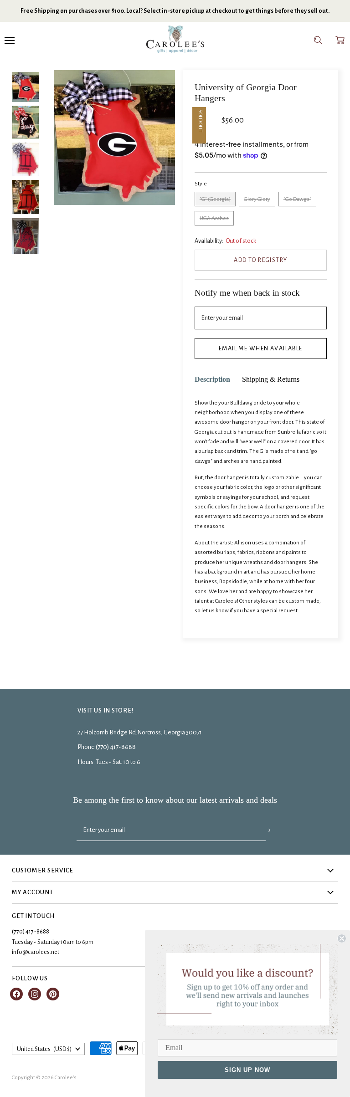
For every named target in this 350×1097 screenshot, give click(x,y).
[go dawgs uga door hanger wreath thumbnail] (25, 122)
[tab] (212, 380)
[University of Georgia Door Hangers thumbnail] (25, 197)
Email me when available (261, 348)
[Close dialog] (341, 938)
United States (44, 1049)
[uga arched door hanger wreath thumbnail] (25, 159)
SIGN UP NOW (247, 1069)
